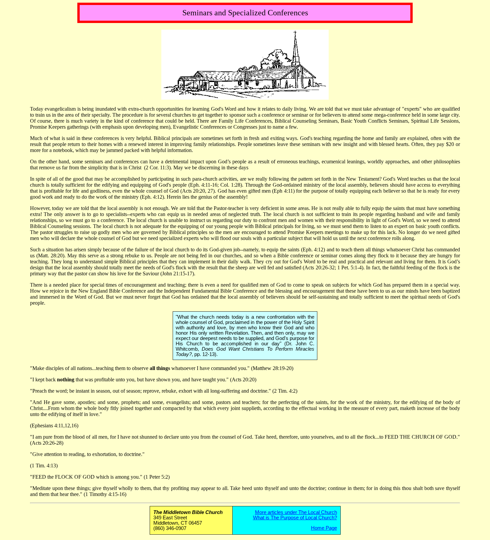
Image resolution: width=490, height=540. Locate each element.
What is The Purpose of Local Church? (295, 517)
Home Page (324, 528)
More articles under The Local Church (296, 512)
